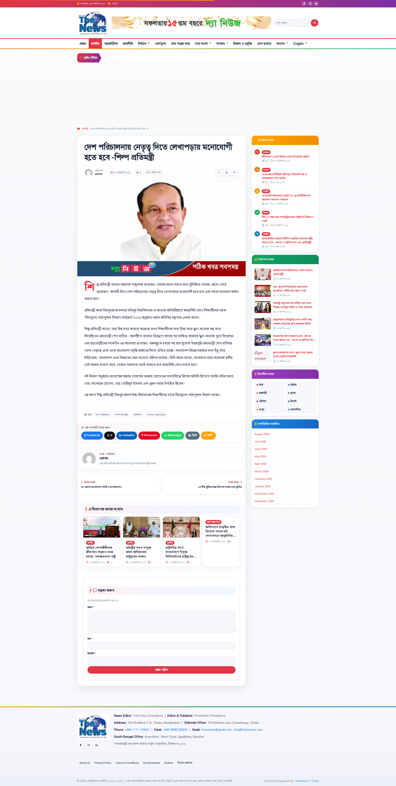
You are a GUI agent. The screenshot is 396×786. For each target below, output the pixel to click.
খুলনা (293, 393)
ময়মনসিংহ (295, 409)
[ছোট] (219, 172)
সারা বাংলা (203, 43)
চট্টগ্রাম (293, 384)
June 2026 (261, 449)
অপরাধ (222, 43)
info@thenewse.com (248, 730)
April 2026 (260, 464)
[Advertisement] (198, 93)
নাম (90, 638)
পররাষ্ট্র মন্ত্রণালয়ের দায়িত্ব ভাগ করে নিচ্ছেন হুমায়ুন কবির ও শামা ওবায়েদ (292, 305)
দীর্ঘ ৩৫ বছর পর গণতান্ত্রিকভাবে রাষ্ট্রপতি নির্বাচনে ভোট (287, 219)
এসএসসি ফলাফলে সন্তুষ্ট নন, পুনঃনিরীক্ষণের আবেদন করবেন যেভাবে (286, 197)
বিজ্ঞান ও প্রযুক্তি (242, 44)
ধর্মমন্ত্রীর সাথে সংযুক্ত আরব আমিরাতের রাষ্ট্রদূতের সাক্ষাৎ (138, 552)
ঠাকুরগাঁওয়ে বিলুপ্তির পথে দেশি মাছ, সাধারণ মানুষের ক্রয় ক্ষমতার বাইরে (293, 321)
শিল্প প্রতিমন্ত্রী (121, 414)
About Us (84, 763)
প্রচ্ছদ (83, 44)
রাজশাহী (263, 393)
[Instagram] (310, 3)
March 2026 (262, 471)
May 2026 (260, 456)
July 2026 (260, 441)
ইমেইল (91, 653)
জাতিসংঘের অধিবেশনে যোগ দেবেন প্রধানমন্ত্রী (293, 272)
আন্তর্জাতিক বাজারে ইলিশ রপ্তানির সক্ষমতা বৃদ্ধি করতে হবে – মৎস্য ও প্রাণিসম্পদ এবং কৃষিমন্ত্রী (287, 240)
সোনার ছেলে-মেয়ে (156, 414)
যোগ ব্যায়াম (264, 44)
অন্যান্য (282, 43)
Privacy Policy (102, 763)
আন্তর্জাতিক (111, 44)
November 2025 (264, 501)
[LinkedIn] (316, 3)
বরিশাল (262, 401)
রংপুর (261, 409)
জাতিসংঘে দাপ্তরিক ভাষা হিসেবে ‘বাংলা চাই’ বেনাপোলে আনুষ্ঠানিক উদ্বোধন (220, 533)
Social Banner (151, 763)
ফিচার (265, 212)
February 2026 (263, 479)
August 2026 (262, 434)
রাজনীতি (128, 44)
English (300, 43)
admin (98, 174)
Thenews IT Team (307, 781)
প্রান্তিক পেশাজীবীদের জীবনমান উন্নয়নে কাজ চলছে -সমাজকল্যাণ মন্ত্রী (101, 552)
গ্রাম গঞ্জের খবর (180, 44)
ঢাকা (261, 384)
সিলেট (293, 401)
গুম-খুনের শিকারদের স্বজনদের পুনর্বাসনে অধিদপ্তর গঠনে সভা (290, 289)
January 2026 (262, 486)
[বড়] (234, 172)
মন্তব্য (90, 607)
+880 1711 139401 (137, 730)
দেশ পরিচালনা (102, 414)
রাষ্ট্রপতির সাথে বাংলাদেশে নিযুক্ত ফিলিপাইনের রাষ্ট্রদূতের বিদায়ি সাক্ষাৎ (179, 554)
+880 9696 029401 (175, 730)
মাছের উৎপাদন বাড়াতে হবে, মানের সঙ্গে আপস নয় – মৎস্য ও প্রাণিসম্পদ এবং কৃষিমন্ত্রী (293, 340)
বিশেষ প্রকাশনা (185, 763)
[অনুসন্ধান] (314, 23)
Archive (168, 763)
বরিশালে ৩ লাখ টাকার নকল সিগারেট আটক (285, 156)
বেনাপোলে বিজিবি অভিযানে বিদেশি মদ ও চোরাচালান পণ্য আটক (284, 176)
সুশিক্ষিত (138, 414)
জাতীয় (95, 44)
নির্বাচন (144, 43)
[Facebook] (304, 3)
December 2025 (264, 493)
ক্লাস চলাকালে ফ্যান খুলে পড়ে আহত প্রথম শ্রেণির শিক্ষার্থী (293, 354)
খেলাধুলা (160, 44)
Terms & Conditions (127, 763)
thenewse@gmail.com (216, 730)
